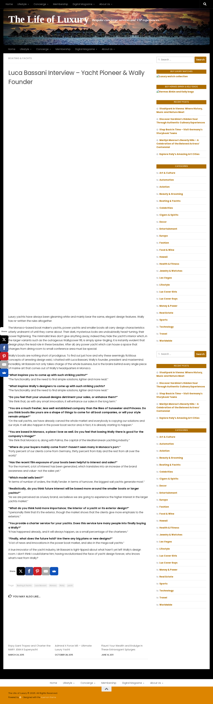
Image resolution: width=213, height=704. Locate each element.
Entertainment (168, 228)
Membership (60, 4)
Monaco (53, 585)
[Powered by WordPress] (20, 697)
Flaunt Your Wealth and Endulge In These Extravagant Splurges (122, 647)
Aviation (164, 186)
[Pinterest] (37, 571)
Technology (166, 326)
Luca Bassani (40, 585)
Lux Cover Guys (168, 298)
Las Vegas (165, 277)
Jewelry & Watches (170, 270)
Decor (163, 221)
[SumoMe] (54, 571)
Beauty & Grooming (171, 194)
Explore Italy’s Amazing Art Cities (179, 154)
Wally (62, 585)
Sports (163, 319)
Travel (163, 333)
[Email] (46, 571)
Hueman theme (48, 697)
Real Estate (166, 312)
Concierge (40, 4)
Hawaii (163, 257)
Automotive (166, 179)
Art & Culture (167, 173)
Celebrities (166, 208)
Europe (163, 235)
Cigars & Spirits (168, 215)
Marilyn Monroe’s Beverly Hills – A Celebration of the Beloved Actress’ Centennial (178, 144)
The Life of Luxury (48, 19)
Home (9, 4)
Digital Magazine (82, 4)
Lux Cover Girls (168, 291)
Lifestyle (22, 4)
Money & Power (168, 306)
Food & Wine (166, 250)
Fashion (164, 242)
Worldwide (165, 340)
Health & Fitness (169, 263)
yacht (70, 585)
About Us (104, 4)
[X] (21, 571)
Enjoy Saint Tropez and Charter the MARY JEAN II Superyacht (29, 647)
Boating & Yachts (20, 58)
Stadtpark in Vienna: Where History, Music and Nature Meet (179, 110)
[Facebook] (29, 571)
